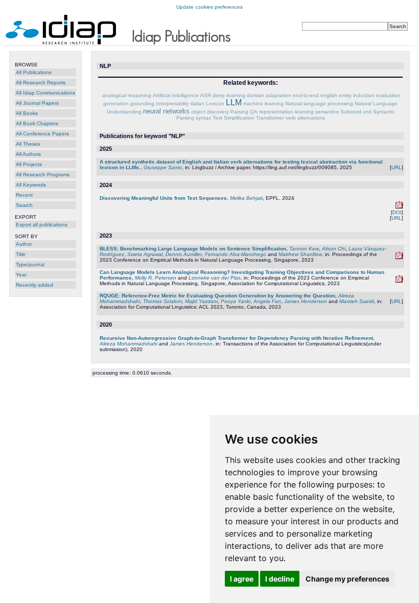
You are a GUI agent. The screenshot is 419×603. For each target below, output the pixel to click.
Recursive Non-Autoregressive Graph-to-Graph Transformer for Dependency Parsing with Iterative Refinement (236, 338)
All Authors (28, 154)
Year (21, 274)
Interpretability (172, 103)
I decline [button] (279, 578)
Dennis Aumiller (184, 254)
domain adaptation (269, 95)
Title (21, 254)
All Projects (29, 164)
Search (24, 205)
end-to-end (306, 95)
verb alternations (305, 118)
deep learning (229, 95)
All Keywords (31, 185)
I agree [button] (241, 578)
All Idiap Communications (45, 93)
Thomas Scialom (162, 301)
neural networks (166, 111)
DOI (397, 212)
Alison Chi (333, 248)
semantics (327, 111)
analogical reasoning (126, 95)
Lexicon (215, 103)
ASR (205, 95)
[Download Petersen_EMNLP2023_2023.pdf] (399, 281)
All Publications (34, 72)
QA (254, 111)
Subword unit (355, 111)
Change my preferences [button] (347, 578)
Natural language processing (319, 103)
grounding (142, 103)
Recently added (34, 285)
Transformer (270, 118)
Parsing (239, 111)
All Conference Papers (42, 133)
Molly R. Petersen (155, 278)
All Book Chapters (37, 123)
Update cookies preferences (209, 7)
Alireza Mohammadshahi (128, 343)
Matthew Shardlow (300, 254)
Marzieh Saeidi (356, 301)
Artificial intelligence (176, 95)
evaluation (388, 95)
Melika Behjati (246, 198)
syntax (203, 118)
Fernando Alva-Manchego (235, 254)
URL (396, 167)
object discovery (210, 111)
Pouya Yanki (235, 301)
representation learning (286, 111)
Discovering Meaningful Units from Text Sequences (163, 198)
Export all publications (41, 224)
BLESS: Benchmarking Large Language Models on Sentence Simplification (193, 248)
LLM (234, 102)
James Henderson (305, 301)
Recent (24, 195)
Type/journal (30, 264)
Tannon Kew (304, 248)
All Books (27, 113)
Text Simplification (233, 118)
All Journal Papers (37, 103)
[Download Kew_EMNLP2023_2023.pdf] (399, 257)
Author (24, 244)
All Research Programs (42, 174)
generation (116, 103)
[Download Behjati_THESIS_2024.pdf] (399, 207)
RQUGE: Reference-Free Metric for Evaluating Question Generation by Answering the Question (217, 295)
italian (197, 103)
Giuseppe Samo (163, 167)
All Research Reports (40, 82)
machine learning (263, 103)
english (328, 95)
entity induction (357, 95)
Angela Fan (267, 301)
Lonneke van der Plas (215, 278)
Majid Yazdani (201, 301)
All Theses (28, 144)
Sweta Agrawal (144, 254)
